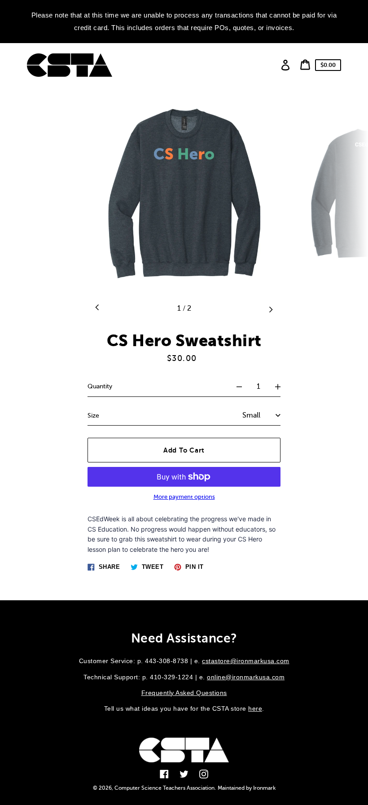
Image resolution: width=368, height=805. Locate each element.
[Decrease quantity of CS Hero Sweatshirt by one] (239, 386)
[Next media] (270, 308)
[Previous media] (97, 308)
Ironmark (264, 788)
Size (93, 415)
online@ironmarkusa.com (246, 677)
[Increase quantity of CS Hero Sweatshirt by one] (277, 386)
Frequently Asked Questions (184, 692)
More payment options (184, 497)
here (255, 708)
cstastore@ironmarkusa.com (245, 660)
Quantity (100, 386)
